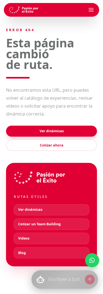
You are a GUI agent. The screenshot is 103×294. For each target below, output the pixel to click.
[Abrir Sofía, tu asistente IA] (40, 279)
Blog (22, 252)
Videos (23, 238)
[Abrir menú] (91, 10)
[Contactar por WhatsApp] (92, 260)
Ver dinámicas (52, 131)
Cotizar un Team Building (39, 224)
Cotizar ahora (51, 145)
